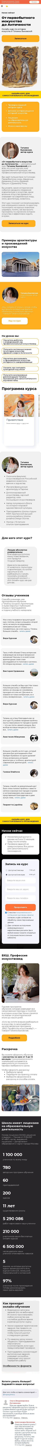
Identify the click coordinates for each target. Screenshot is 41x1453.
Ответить (24, 1418)
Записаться (20, 38)
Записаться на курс (19, 223)
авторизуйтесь (9, 1395)
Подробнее (14, 1038)
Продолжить (20, 907)
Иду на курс (15, 321)
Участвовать (34, 1)
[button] (4, 264)
